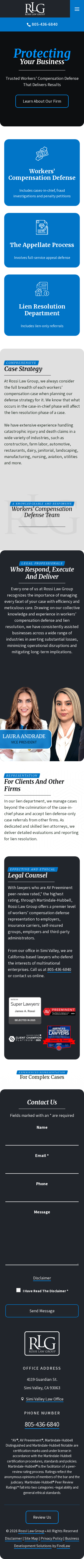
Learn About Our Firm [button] (42, 101)
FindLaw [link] (63, 1545)
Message (42, 1212)
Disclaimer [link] (13, 1538)
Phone (42, 1183)
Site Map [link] (31, 1538)
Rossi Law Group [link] (31, 1530)
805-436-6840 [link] (45, 24)
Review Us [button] (42, 1517)
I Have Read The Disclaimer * (45, 1291)
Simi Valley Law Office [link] (44, 1399)
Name (42, 1127)
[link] (35, 8)
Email (42, 1155)
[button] (77, 9)
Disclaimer (42, 1278)
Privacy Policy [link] (52, 1538)
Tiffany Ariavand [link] (50, 739)
